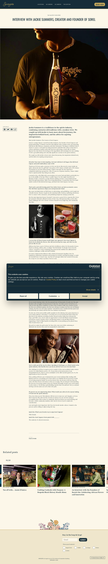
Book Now (100, 4)
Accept (84, 296)
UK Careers (49, 4)
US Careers (58, 4)
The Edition (67, 4)
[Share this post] (15, 129)
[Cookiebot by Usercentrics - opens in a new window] (90, 266)
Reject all (23, 296)
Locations (40, 4)
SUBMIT (83, 539)
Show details (91, 290)
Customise (53, 296)
